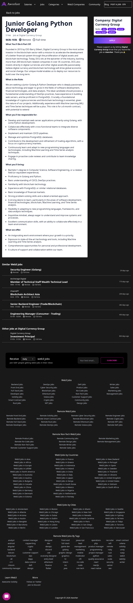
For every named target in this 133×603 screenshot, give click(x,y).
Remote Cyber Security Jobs (83, 415)
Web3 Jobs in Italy (64, 475)
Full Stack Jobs (17, 390)
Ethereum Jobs (48, 394)
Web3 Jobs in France (65, 459)
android (11, 543)
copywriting (30, 543)
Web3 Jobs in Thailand (107, 471)
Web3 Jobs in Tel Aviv (114, 518)
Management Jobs (114, 394)
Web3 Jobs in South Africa (107, 487)
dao (30, 556)
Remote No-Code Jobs (24, 441)
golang (65, 549)
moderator (80, 556)
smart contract (122, 540)
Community (94, 4)
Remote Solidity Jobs (49, 415)
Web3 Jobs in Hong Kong (48, 521)
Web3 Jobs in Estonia (23, 496)
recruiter (110, 540)
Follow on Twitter (34, 582)
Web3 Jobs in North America (22, 471)
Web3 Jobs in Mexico (65, 487)
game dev (65, 546)
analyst (11, 540)
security (110, 562)
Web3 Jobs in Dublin (49, 518)
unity (122, 549)
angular (11, 546)
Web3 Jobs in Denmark (22, 493)
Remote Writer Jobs (67, 444)
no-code (80, 562)
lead (80, 543)
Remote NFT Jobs (115, 422)
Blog (106, 4)
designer (48, 540)
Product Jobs (82, 387)
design (30, 568)
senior (110, 565)
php (96, 543)
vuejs (122, 552)
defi (30, 565)
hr (65, 559)
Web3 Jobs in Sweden (107, 468)
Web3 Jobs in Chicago (48, 512)
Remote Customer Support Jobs (24, 448)
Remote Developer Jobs (16, 425)
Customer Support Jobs (82, 397)
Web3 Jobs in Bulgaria (22, 481)
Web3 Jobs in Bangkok (17, 521)
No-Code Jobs (82, 390)
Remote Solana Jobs (83, 425)
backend (11, 549)
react (96, 562)
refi (109, 543)
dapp (30, 559)
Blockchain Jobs (48, 390)
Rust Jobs (17, 403)
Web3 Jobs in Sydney (114, 515)
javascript (80, 540)
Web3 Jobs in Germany (22, 490)
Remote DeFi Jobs (115, 425)
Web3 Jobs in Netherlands (64, 493)
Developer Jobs (17, 394)
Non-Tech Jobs (82, 394)
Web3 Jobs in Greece (65, 462)
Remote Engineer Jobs (115, 415)
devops (48, 546)
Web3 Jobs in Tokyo (114, 521)
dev (48, 543)
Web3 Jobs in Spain (107, 465)
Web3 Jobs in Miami (81, 509)
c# (11, 559)
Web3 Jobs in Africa (22, 462)
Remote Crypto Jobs (115, 418)
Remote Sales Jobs (68, 448)
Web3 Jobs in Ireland (65, 468)
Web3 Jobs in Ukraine (107, 475)
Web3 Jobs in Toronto (114, 524)
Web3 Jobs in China (22, 487)
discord (48, 549)
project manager (96, 552)
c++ (11, 562)
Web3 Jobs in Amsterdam (17, 509)
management (80, 546)
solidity (122, 546)
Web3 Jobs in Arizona (17, 515)
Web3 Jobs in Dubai (48, 515)
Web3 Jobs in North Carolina (81, 518)
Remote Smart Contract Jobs (49, 418)
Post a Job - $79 (118, 4)
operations (96, 540)
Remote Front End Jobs (16, 415)
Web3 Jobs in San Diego (81, 524)
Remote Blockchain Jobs (83, 418)
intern (65, 562)
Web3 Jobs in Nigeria (65, 490)
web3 (122, 556)
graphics (65, 556)
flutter (48, 568)
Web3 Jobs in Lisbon (48, 524)
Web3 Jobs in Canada (22, 484)
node (80, 565)
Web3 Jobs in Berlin (16, 528)
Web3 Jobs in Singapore (114, 512)
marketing (80, 549)
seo (109, 568)
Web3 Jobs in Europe (23, 465)
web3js (122, 559)
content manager (30, 540)
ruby (110, 549)
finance (48, 565)
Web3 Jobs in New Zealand (107, 459)
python (96, 556)
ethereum (48, 562)
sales (110, 556)
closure (11, 565)
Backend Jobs (17, 384)
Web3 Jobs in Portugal (107, 462)
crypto (30, 546)
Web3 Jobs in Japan (64, 478)
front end (65, 540)
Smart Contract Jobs (17, 400)
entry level (48, 559)
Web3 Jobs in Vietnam (107, 484)
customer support (30, 552)
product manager (96, 546)
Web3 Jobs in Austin (17, 518)
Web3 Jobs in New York (82, 512)
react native (96, 568)
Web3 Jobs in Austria (23, 478)
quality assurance (96, 559)
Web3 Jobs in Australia (22, 475)
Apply (112, 40)
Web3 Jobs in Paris (82, 521)
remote (110, 546)
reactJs (96, 565)
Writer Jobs (114, 384)
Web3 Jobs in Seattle (114, 509)
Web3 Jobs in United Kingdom (108, 478)
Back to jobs (13, 12)
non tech (80, 568)
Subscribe (112, 360)
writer (122, 562)
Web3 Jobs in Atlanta (17, 512)
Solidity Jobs (17, 397)
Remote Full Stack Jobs (16, 422)
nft (80, 559)
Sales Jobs (114, 387)
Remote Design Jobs (67, 441)
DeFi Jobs (82, 384)
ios (65, 565)
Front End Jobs (17, 387)
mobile (80, 552)
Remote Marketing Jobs (109, 438)
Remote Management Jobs (108, 441)
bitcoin (11, 552)
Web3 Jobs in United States (107, 481)
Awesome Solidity (9, 582)
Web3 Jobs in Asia (22, 459)
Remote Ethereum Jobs (83, 422)
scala (110, 559)
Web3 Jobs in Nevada (81, 515)
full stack (65, 543)
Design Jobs (82, 403)
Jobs (42, 4)
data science (30, 562)
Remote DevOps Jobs (49, 425)
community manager (11, 568)
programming (96, 549)
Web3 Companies (76, 4)
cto (30, 549)
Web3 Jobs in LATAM (22, 468)
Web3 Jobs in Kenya (64, 481)
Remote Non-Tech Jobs (24, 444)
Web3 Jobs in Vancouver (114, 528)
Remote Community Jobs (67, 438)
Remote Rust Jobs (48, 422)
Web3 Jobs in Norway (64, 496)
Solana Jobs (49, 397)
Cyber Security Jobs (48, 387)
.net (48, 552)
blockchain (11, 556)
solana (122, 543)
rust (110, 552)
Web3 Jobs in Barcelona (17, 524)
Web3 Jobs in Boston (49, 509)
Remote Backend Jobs (16, 418)
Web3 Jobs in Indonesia (64, 465)
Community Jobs (82, 400)
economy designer (49, 556)
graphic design (65, 552)
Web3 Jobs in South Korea (65, 484)
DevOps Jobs (48, 384)
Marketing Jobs (114, 390)
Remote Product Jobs (24, 438)
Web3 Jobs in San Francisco (82, 528)
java (65, 568)
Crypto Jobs (49, 400)
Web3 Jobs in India (64, 471)
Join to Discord (34, 585)
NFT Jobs (48, 403)
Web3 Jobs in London (48, 528)
